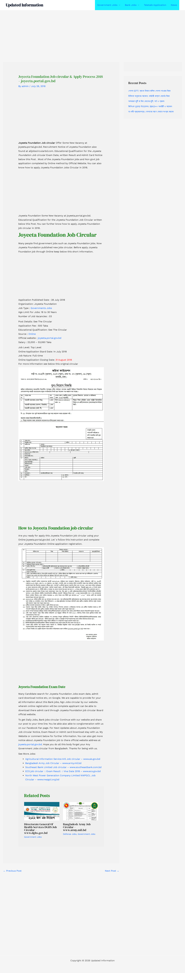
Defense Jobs (69, 834)
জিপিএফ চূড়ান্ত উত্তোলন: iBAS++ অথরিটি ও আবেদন (150, 106)
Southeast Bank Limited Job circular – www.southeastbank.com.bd (63, 767)
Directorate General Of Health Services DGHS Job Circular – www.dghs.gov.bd (40, 828)
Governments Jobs (41, 308)
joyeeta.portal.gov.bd (49, 338)
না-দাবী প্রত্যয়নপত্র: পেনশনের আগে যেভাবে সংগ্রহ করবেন (151, 111)
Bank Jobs (130, 5)
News (174, 5)
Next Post (112, 870)
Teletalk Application (155, 5)
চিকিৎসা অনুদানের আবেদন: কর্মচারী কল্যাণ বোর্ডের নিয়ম (149, 96)
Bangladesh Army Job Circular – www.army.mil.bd (53, 763)
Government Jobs (107, 5)
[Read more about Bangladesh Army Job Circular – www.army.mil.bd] (80, 811)
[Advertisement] (86, 31)
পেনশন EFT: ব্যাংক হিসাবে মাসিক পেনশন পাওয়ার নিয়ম (149, 90)
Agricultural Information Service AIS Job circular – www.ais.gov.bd (62, 759)
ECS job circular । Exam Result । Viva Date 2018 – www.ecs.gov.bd (63, 771)
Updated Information (24, 5)
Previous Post (12, 870)
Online (32, 334)
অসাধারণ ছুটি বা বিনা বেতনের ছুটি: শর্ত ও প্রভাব (146, 101)
